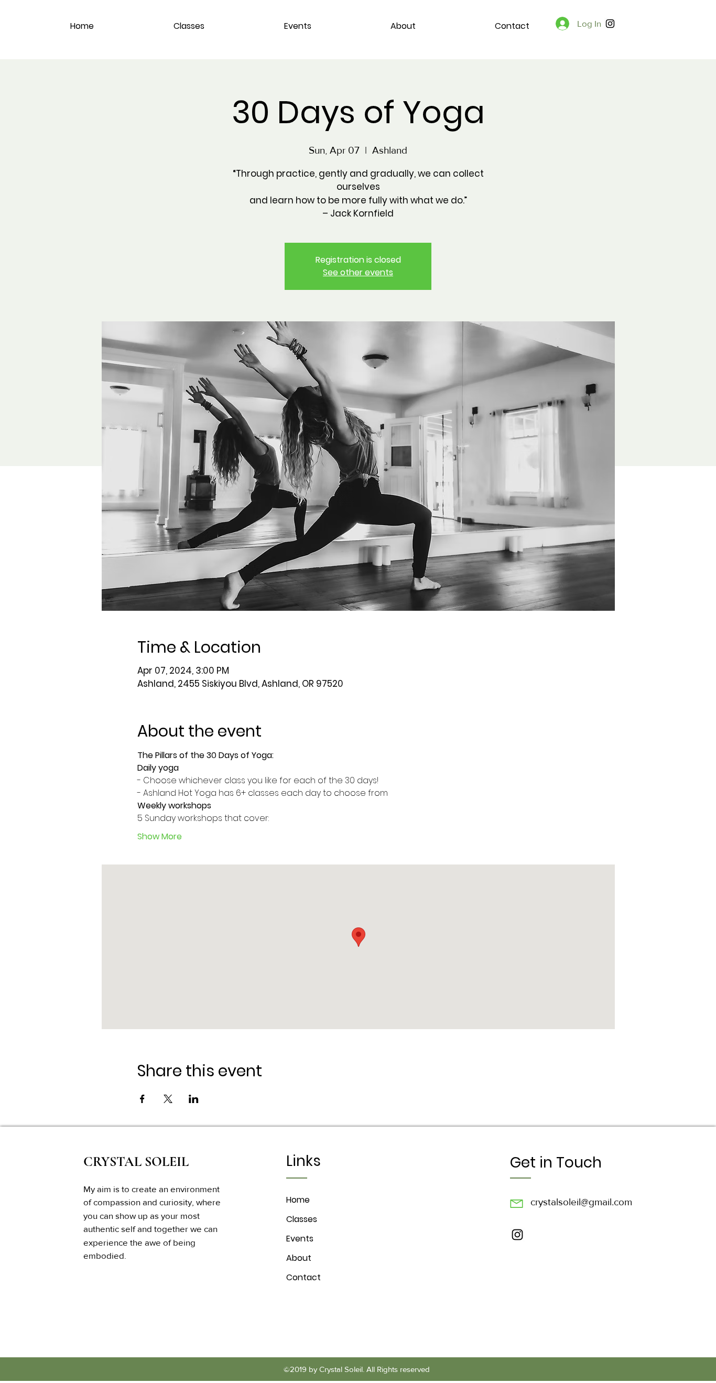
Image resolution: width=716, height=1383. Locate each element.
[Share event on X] (168, 1099)
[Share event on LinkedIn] (194, 1099)
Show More (159, 836)
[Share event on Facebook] (142, 1099)
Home (298, 1200)
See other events (358, 272)
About (298, 1258)
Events (299, 1239)
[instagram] (610, 23)
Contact (303, 1277)
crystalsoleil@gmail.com (581, 1201)
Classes (301, 1219)
